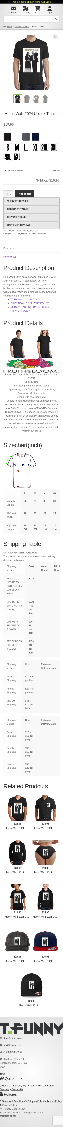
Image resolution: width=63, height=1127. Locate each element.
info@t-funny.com (12, 1045)
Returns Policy (54, 1101)
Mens (17, 234)
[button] (55, 36)
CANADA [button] (13, 552)
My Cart (41, 1085)
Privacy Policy (9, 1105)
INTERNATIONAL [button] (27, 552)
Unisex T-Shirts (22, 26)
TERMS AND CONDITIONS (25, 299)
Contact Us (17, 1089)
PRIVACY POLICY (20, 311)
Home (9, 26)
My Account (29, 1085)
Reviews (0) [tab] (9, 257)
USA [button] (5, 552)
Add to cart (25, 193)
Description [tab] (9, 248)
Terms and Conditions (13, 1101)
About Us (15, 1085)
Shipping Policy (35, 1101)
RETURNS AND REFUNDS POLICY (29, 307)
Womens (42, 234)
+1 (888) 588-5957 (12, 1052)
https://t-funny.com (12, 1038)
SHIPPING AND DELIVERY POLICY (29, 303)
